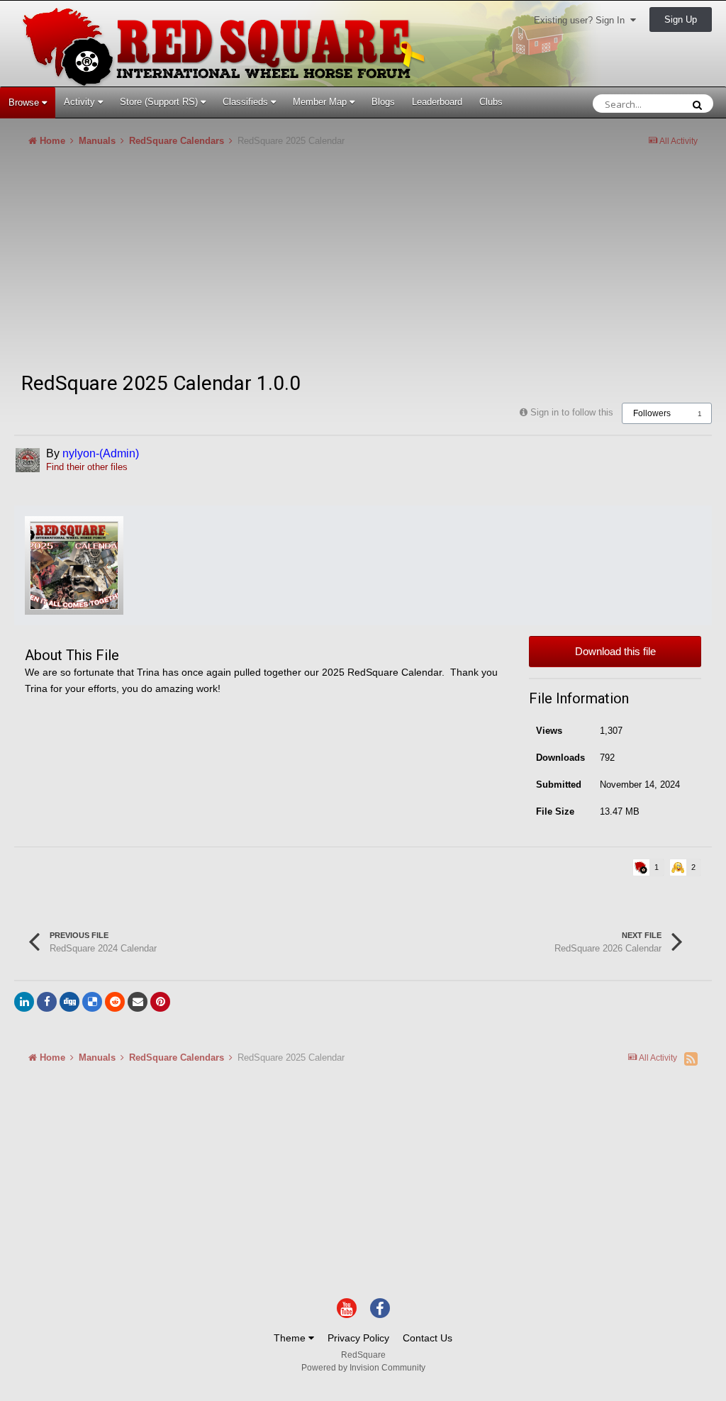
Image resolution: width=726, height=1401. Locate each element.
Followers (652, 413)
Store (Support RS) (160, 101)
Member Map (321, 101)
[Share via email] (137, 1002)
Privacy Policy (358, 1338)
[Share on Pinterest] (160, 1002)
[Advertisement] (180, 265)
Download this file (615, 651)
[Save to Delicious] (92, 1002)
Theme (291, 1338)
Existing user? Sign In (582, 20)
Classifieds (247, 101)
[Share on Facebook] (47, 1002)
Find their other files (87, 467)
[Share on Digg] (69, 1002)
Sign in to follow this (571, 412)
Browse (25, 102)
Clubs (491, 101)
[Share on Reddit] (115, 1002)
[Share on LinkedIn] (24, 1002)
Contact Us (427, 1338)
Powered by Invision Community (363, 1368)
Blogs (383, 101)
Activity (81, 101)
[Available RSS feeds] (691, 1058)
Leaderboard (437, 101)
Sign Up (680, 19)
